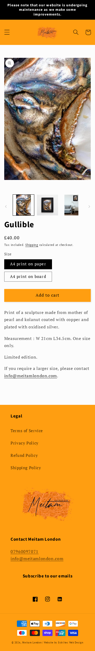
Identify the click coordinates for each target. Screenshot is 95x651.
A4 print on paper (28, 263)
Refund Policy (24, 455)
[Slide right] (89, 206)
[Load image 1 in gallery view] (23, 205)
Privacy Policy (25, 443)
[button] (7, 32)
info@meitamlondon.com (37, 558)
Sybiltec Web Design (70, 642)
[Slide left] (6, 206)
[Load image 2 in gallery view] (47, 205)
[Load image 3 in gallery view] (71, 205)
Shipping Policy (26, 467)
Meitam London (32, 642)
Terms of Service (27, 430)
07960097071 (25, 551)
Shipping (31, 245)
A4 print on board (28, 276)
